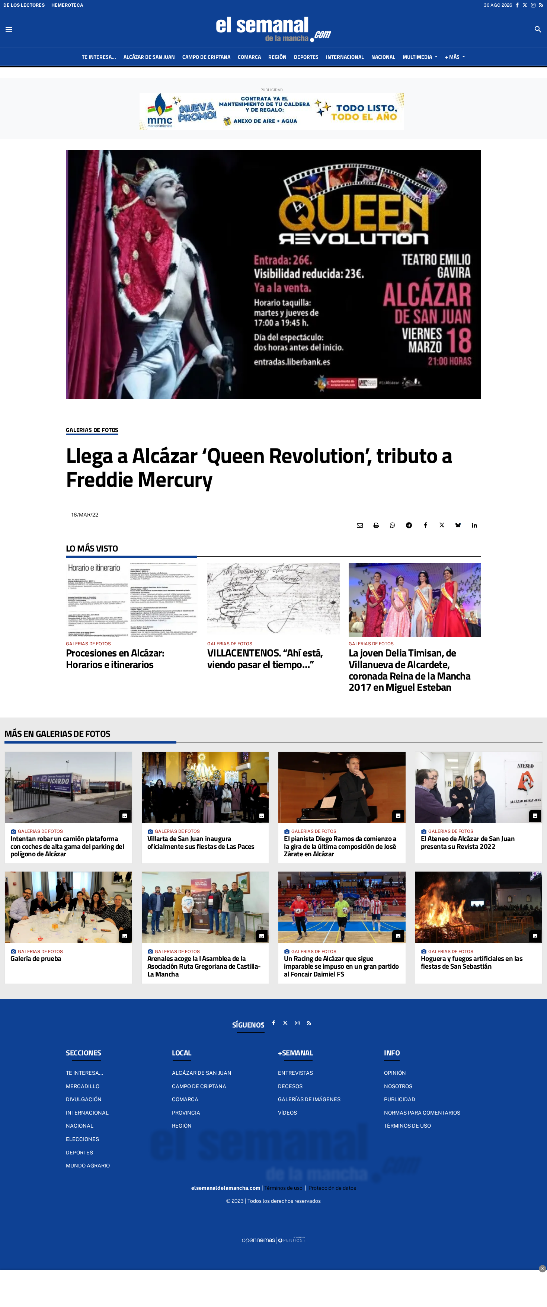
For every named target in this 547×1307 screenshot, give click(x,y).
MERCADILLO (82, 1086)
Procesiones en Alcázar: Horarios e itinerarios (115, 658)
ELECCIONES (82, 1139)
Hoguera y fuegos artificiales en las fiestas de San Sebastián (472, 962)
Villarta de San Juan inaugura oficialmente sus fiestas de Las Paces (201, 842)
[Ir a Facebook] (517, 5)
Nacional (79, 1126)
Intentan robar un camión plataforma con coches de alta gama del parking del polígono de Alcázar (67, 846)
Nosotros (398, 1086)
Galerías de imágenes (309, 1099)
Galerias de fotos (92, 430)
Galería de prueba (35, 958)
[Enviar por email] (360, 525)
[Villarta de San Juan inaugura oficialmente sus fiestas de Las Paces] (205, 787)
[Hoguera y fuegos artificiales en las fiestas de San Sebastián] (479, 907)
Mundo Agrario (88, 1166)
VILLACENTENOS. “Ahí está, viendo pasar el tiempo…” (265, 658)
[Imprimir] (376, 525)
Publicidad (399, 1099)
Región (182, 1126)
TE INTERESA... (84, 1073)
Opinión (395, 1073)
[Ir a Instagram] (533, 5)
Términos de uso (407, 1126)
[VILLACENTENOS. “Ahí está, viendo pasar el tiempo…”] (273, 600)
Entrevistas (295, 1073)
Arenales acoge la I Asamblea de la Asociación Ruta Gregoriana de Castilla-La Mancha (204, 966)
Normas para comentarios (422, 1113)
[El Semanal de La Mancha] (273, 29)
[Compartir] (392, 525)
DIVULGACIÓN (84, 1099)
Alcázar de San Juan (201, 1073)
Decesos (290, 1086)
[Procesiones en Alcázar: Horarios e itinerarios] (132, 600)
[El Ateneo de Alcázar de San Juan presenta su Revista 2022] (479, 787)
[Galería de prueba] (68, 907)
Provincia (186, 1113)
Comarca (185, 1099)
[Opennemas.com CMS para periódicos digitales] (273, 1240)
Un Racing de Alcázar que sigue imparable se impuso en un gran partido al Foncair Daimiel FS (341, 966)
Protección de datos (332, 1188)
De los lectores (24, 5)
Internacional (87, 1113)
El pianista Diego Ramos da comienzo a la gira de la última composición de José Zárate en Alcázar (340, 846)
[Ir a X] (524, 5)
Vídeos (287, 1113)
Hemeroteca (67, 5)
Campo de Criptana (199, 1086)
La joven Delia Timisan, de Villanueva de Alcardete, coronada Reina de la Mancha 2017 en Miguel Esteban (409, 670)
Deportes (79, 1153)
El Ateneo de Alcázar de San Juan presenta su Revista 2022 (468, 842)
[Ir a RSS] (541, 5)
